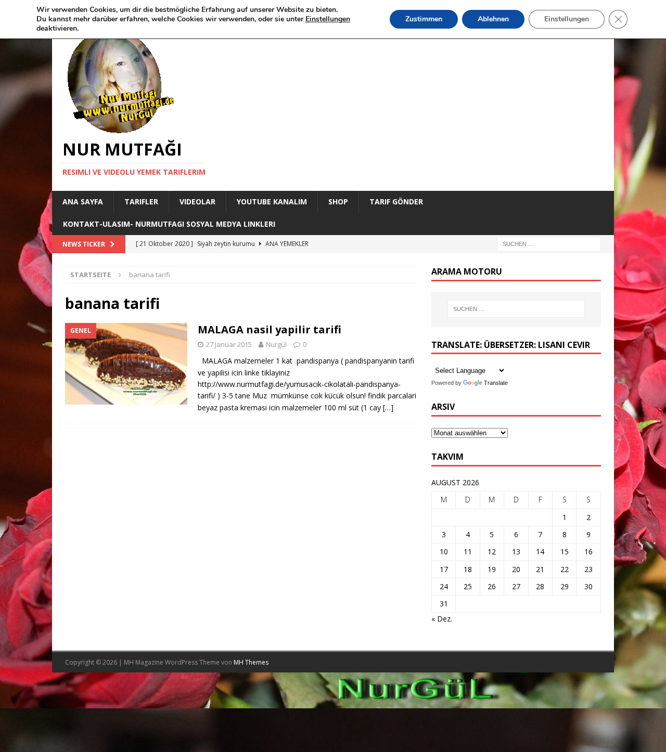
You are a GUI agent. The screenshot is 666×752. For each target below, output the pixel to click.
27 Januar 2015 (229, 344)
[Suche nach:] (549, 243)
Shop (338, 201)
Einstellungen (566, 19)
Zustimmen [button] (423, 19)
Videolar (197, 201)
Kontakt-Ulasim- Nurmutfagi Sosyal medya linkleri (169, 224)
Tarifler (141, 201)
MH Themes (251, 662)
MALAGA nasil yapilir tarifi (269, 329)
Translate (496, 383)
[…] (388, 407)
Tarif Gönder (396, 201)
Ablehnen (493, 19)
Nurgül (276, 344)
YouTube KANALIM (272, 201)
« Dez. (441, 619)
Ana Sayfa (82, 201)
